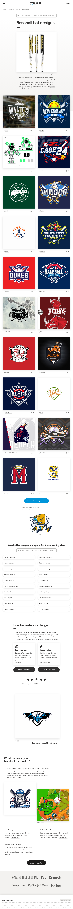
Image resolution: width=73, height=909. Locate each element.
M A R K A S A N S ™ (11, 453)
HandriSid (42, 251)
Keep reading (15, 837)
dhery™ (7, 251)
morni (41, 412)
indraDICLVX (8, 412)
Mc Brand (42, 372)
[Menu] (4, 3)
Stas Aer (54, 74)
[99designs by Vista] (35, 3)
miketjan (7, 372)
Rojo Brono (8, 816)
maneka (7, 291)
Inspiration (11, 9)
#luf (18, 740)
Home (4, 9)
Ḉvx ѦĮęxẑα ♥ (41, 822)
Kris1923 (42, 453)
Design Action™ (9, 493)
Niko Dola (7, 332)
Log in (68, 3)
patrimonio (43, 493)
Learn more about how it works (45, 743)
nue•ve (42, 130)
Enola (6, 130)
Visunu (7, 171)
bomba (42, 211)
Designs (18, 9)
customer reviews (45, 684)
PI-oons (42, 332)
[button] (70, 897)
